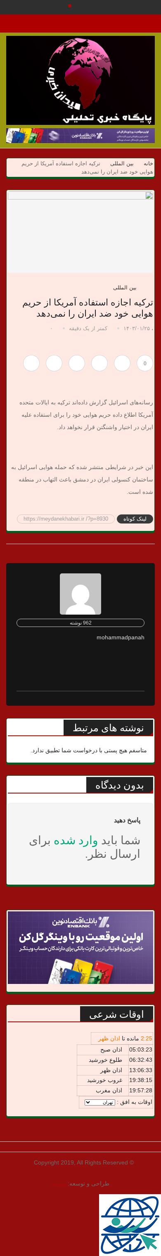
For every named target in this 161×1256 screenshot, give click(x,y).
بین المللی (122, 163)
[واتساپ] (54, 363)
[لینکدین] (31, 363)
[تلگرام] (77, 363)
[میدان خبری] (80, 80)
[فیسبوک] (99, 363)
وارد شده (76, 840)
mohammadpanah (120, 637)
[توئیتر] (122, 363)
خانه (147, 163)
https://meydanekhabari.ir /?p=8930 (66, 519)
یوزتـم (59, 1183)
